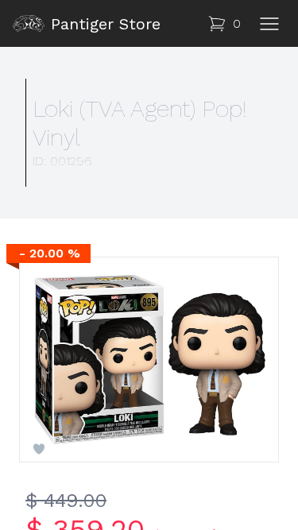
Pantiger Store (106, 24)
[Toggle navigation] (269, 24)
